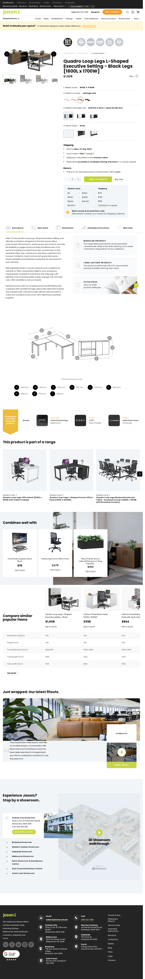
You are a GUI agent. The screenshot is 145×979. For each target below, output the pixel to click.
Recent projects (10, 6)
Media (111, 944)
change (89, 153)
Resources (59, 6)
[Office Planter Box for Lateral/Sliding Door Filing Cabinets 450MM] (91, 542)
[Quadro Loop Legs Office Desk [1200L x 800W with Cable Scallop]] (25, 470)
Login (110, 956)
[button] (127, 12)
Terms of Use (114, 925)
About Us (112, 935)
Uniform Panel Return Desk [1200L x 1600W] (96, 615)
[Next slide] (139, 474)
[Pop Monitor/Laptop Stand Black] (20, 542)
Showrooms (45, 6)
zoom (31, 54)
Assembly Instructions (113, 930)
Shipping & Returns (113, 920)
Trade (46, 2)
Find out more (89, 26)
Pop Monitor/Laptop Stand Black (20, 560)
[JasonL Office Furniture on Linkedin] (18, 944)
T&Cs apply (115, 171)
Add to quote (98, 179)
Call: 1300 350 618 (19, 826)
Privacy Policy (114, 915)
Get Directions (24, 832)
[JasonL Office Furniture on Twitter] (5, 944)
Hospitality (70, 2)
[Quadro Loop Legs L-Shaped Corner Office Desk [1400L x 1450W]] (71, 470)
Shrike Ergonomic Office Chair (55, 559)
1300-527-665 (82, 12)
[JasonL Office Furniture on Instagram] (25, 944)
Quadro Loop (9, 495)
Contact (102, 205)
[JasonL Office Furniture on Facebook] (12, 944)
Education (57, 2)
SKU (131, 76)
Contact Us (113, 939)
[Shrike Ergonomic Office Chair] (55, 542)
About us (23, 6)
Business (21, 2)
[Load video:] (122, 752)
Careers (112, 960)
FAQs (110, 952)
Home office (34, 2)
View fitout (122, 765)
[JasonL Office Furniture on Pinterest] (31, 944)
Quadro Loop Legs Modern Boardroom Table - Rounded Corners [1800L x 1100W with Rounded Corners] (116, 500)
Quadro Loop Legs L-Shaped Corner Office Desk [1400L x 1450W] (71, 498)
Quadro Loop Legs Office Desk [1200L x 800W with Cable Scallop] (22, 498)
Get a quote (112, 12)
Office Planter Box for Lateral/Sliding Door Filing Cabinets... (90, 561)
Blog (110, 948)
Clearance (33, 6)
